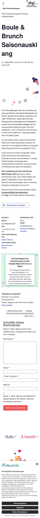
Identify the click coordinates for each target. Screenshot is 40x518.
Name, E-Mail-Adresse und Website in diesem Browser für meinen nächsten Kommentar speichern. (19, 399)
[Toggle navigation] (3, 4)
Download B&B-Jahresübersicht (15, 192)
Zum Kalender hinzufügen (16, 205)
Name (6, 368)
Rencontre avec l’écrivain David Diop (15, 312)
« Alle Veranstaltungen (11, 8)
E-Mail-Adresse (10, 376)
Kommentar (8, 339)
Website (6, 385)
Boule (4, 245)
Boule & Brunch (7, 240)
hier (6, 195)
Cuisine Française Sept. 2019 (29, 313)
